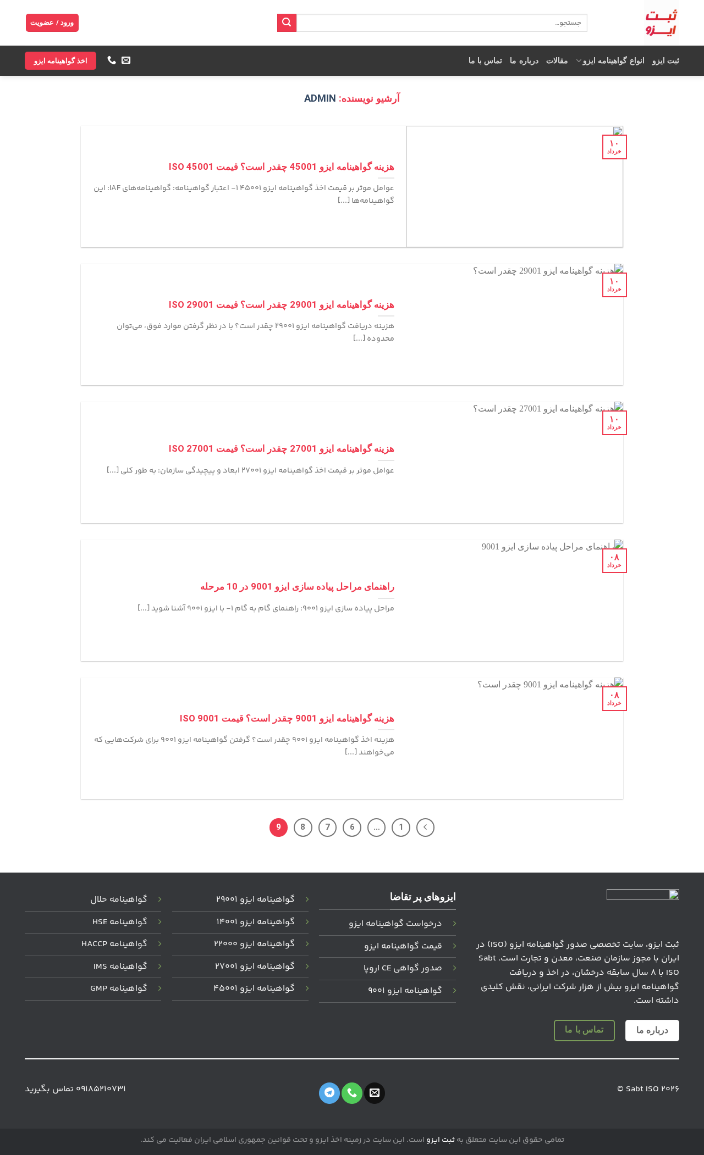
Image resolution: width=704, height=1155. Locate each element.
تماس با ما (486, 60)
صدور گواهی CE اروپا (403, 968)
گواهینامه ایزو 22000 (254, 944)
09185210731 (101, 1089)
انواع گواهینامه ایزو (614, 60)
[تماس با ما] (111, 60)
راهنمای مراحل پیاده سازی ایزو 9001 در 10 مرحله (297, 586)
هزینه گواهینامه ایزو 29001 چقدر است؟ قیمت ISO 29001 (281, 304)
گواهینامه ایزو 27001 (255, 967)
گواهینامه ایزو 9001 (405, 991)
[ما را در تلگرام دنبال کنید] (329, 1092)
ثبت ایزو (665, 60)
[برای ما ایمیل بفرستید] (125, 60)
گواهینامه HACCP (114, 944)
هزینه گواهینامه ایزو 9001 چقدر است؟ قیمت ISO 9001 (287, 718)
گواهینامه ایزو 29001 (255, 900)
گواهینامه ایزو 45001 (254, 989)
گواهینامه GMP (118, 989)
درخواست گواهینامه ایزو (395, 924)
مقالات (557, 60)
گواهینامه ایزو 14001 (256, 922)
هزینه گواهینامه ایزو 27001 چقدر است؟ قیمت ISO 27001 (281, 448)
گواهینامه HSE (119, 922)
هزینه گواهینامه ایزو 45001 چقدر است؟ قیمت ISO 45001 (281, 167)
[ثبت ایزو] (641, 23)
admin (320, 98)
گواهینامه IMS (120, 967)
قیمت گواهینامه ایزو (403, 946)
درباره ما (524, 60)
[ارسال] (286, 23)
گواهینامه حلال (118, 900)
